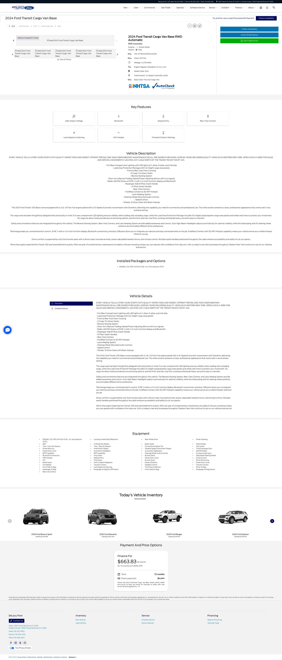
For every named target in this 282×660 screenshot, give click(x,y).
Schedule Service (148, 620)
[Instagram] (15, 643)
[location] (216, 1)
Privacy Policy (22, 657)
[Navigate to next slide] (116, 40)
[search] (274, 7)
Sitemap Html (47, 657)
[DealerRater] (25, 643)
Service (145, 615)
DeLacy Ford (13, 657)
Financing (212, 615)
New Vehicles (81, 620)
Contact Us (18, 621)
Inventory (81, 615)
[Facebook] (11, 643)
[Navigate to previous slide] (13, 40)
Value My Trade (213, 623)
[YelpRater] (20, 643)
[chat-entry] (7, 330)
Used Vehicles (81, 623)
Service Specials (148, 623)
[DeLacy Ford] (32, 7)
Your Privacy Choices (23, 648)
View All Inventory (140, 498)
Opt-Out (64, 657)
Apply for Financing (214, 620)
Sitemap (39, 657)
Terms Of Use (31, 657)
